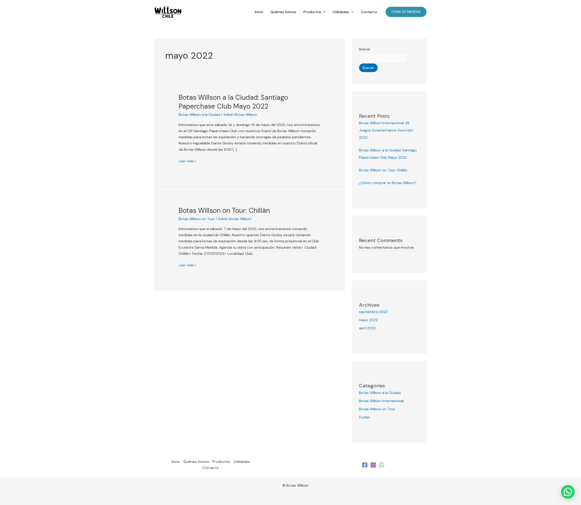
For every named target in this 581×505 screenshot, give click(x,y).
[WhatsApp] (381, 465)
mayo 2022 (368, 320)
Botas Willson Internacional (381, 400)
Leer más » (187, 160)
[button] (323, 12)
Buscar (364, 49)
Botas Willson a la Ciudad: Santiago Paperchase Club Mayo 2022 (233, 102)
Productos (312, 12)
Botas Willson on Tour (197, 218)
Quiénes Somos (283, 12)
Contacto (369, 12)
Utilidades (341, 12)
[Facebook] (365, 465)
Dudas (364, 417)
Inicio (259, 12)
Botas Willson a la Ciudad (199, 114)
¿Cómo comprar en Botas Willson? (387, 182)
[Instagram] (373, 465)
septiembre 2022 (373, 311)
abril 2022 (367, 328)
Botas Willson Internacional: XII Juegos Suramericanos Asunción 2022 (386, 130)
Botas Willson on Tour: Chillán (224, 210)
